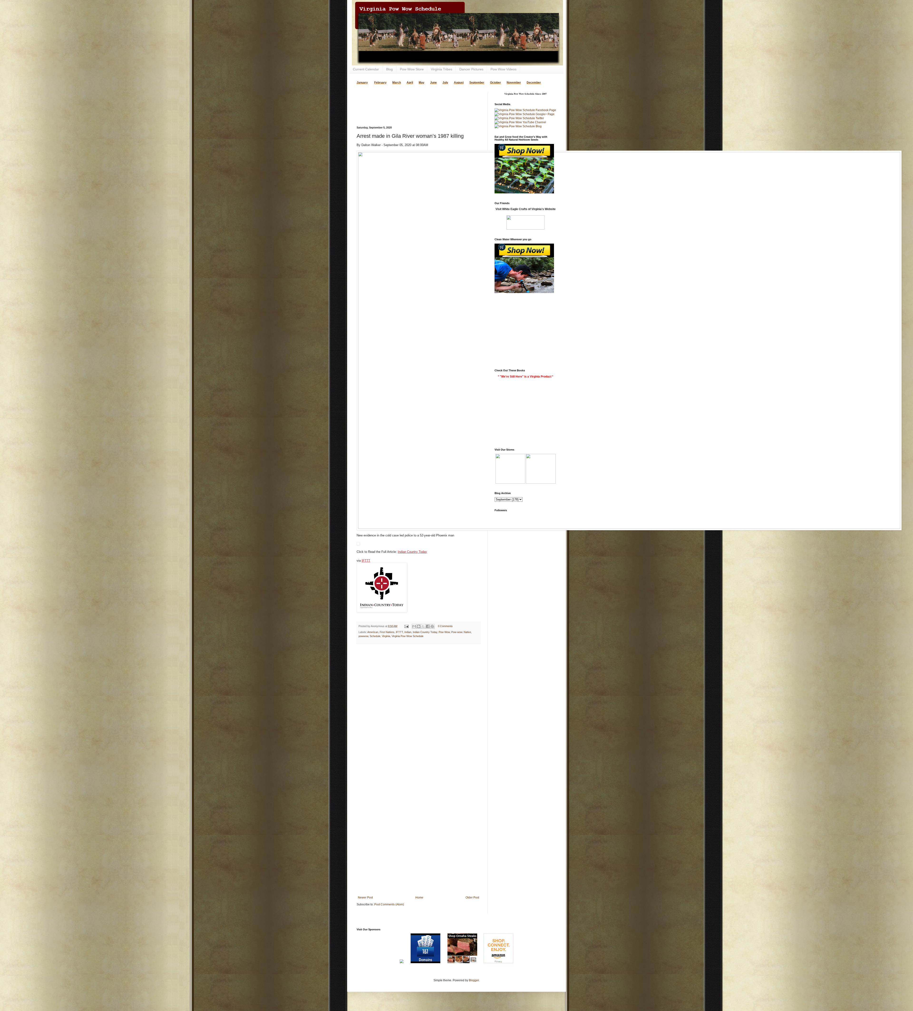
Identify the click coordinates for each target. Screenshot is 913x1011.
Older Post (472, 897)
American (372, 632)
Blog (389, 69)
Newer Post (365, 897)
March (396, 82)
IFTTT (366, 560)
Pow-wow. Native (461, 632)
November (514, 82)
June (433, 82)
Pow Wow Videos (503, 69)
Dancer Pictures (471, 69)
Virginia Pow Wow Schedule (407, 636)
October (495, 82)
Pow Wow (444, 632)
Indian (407, 632)
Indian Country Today (412, 552)
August (459, 82)
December (534, 82)
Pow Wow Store (412, 69)
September (476, 82)
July (445, 82)
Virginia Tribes (441, 69)
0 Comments (445, 626)
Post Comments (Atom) (389, 904)
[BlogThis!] (418, 626)
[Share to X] (423, 626)
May (421, 82)
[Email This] (414, 626)
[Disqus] (418, 709)
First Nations (387, 632)
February (380, 82)
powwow (363, 636)
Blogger (474, 980)
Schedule (375, 636)
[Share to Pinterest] (432, 626)
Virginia (386, 636)
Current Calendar (366, 69)
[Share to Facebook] (427, 626)
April (410, 82)
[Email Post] (406, 626)
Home (419, 897)
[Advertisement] (412, 99)
